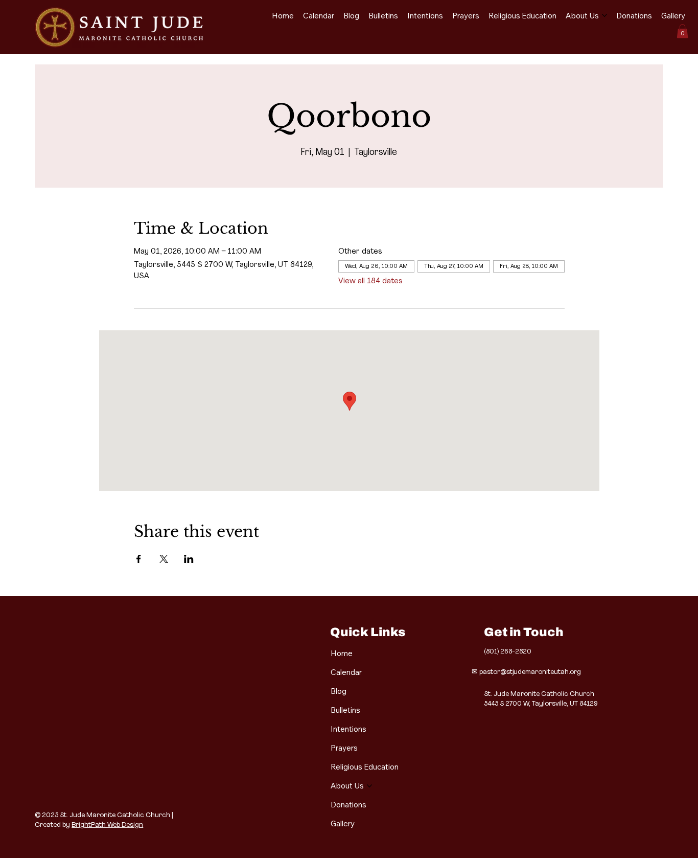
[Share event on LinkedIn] (189, 559)
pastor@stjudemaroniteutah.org (530, 672)
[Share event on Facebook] (139, 559)
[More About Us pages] (604, 15)
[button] (682, 31)
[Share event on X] (164, 559)
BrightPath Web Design (107, 825)
